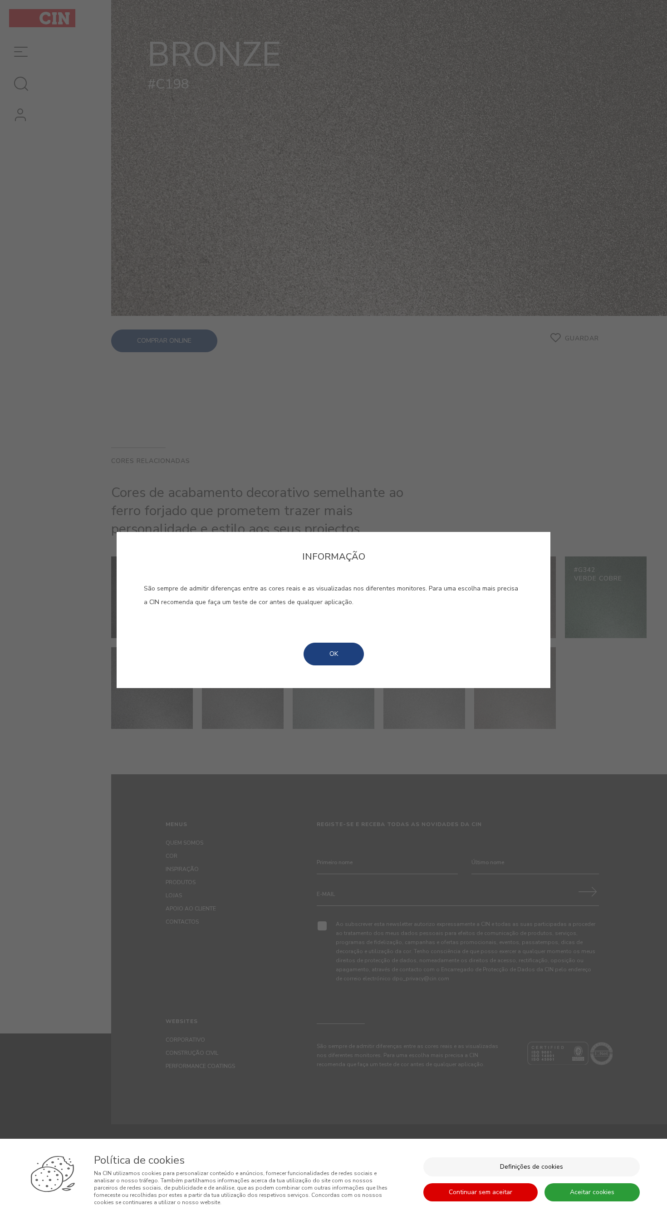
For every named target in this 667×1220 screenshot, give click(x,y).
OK (333, 653)
